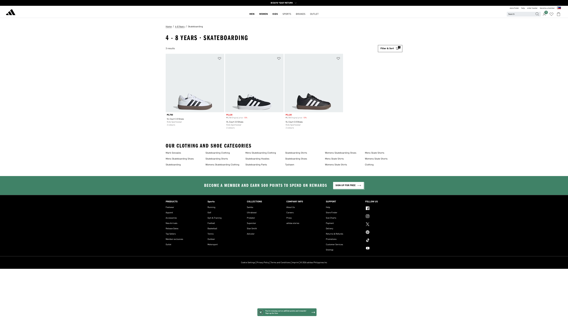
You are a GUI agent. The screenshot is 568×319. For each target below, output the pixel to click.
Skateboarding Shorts (216, 159)
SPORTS (287, 14)
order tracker (532, 8)
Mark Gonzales (173, 153)
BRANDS (300, 14)
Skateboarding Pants (256, 165)
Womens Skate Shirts (336, 165)
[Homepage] (10, 12)
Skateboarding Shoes (296, 159)
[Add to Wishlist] (219, 59)
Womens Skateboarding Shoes (340, 153)
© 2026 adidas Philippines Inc (313, 263)
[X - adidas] (383, 225)
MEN (251, 14)
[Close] (260, 312)
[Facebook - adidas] (383, 209)
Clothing (369, 165)
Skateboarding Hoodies (257, 159)
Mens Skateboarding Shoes (180, 159)
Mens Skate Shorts (374, 153)
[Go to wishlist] (551, 14)
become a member (547, 8)
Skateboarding (173, 165)
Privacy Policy (263, 263)
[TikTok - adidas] (383, 241)
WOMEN (263, 14)
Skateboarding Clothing (217, 153)
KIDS (275, 14)
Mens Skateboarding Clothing (260, 153)
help (523, 8)
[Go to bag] (558, 14)
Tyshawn (289, 165)
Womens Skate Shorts (376, 159)
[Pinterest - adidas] (383, 233)
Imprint (295, 263)
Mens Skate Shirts (334, 159)
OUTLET (314, 14)
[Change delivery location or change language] (559, 8)
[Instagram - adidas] (383, 217)
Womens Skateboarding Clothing (222, 165)
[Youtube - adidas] (383, 249)
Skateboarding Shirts (296, 153)
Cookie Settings (248, 263)
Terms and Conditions (281, 263)
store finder (514, 8)
